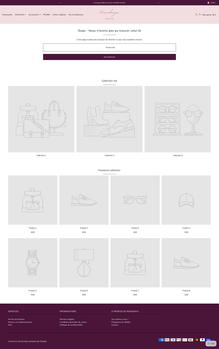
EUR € (213, 3)
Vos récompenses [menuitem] (75, 14)
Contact (114, 325)
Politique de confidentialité (71, 325)
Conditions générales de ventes (73, 322)
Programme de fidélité (120, 322)
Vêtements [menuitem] (19, 14)
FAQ (10, 325)
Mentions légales (67, 319)
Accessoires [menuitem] (34, 14)
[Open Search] (196, 14)
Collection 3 (177, 155)
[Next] (158, 2)
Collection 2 (109, 155)
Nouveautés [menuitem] (7, 14)
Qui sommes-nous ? (119, 319)
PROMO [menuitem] (46, 14)
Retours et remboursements (20, 322)
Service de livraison (16, 319)
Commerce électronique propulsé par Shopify (27, 341)
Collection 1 (41, 155)
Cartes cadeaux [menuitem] (59, 14)
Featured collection (109, 170)
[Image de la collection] (41, 119)
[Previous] (60, 2)
